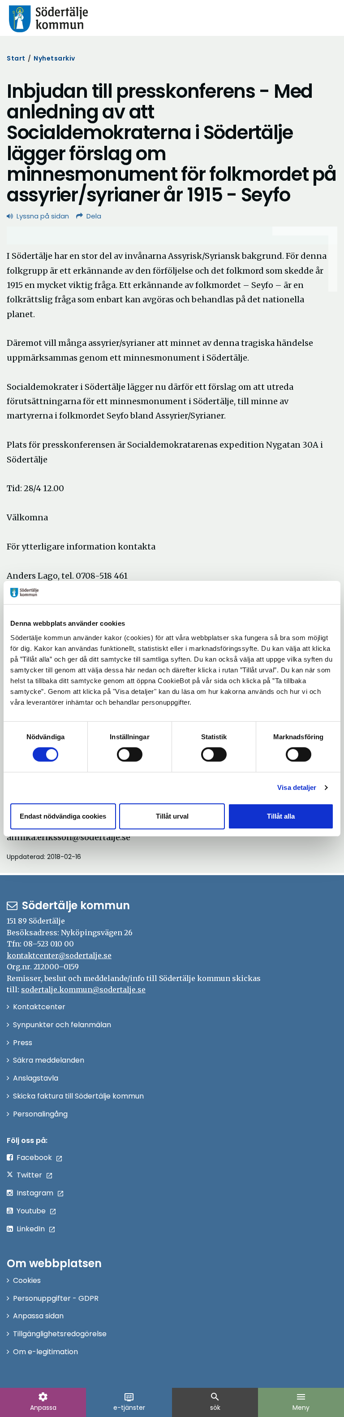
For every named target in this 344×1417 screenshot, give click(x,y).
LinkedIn (31, 1229)
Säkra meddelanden (48, 1060)
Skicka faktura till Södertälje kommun (78, 1096)
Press (22, 1043)
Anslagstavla (35, 1078)
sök (215, 1401)
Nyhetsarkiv (54, 58)
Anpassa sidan (38, 1316)
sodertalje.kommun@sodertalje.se (83, 989)
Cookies (27, 1280)
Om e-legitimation (45, 1352)
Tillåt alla (281, 816)
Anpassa (43, 1401)
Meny (301, 1401)
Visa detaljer (296, 787)
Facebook (34, 1157)
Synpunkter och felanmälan (62, 1025)
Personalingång (40, 1114)
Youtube (31, 1211)
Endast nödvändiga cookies (63, 816)
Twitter (29, 1175)
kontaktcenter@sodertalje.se (59, 955)
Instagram (35, 1193)
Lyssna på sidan (43, 216)
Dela (93, 216)
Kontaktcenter (39, 1007)
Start (16, 58)
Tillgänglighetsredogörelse (60, 1334)
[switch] (129, 754)
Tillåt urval (172, 816)
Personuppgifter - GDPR (56, 1298)
